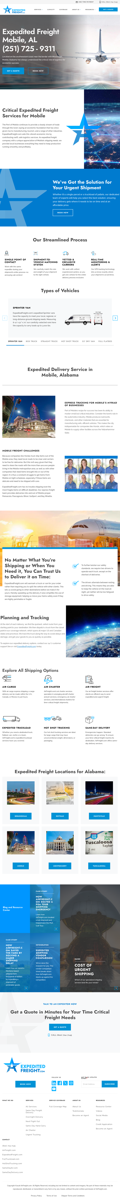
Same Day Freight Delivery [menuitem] (34, 1111)
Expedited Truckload (16, 727)
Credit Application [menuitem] (104, 1124)
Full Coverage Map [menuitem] (58, 1107)
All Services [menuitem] (31, 1107)
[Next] (115, 318)
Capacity (51, 9)
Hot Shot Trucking (57, 727)
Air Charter (52, 686)
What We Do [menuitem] (7, 1100)
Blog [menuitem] (98, 1120)
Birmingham (21, 816)
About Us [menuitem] (77, 1100)
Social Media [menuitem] (102, 1115)
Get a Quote (108, 9)
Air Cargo (9, 686)
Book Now (38, 71)
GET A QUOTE (60, 1027)
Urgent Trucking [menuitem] (33, 1135)
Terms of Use (52, 1196)
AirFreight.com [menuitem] (9, 1150)
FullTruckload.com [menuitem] (10, 1159)
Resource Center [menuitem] (103, 1107)
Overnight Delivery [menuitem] (34, 1117)
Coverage (63, 9)
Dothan (60, 816)
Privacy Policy (36, 1196)
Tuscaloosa (99, 866)
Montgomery (60, 866)
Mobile (20, 866)
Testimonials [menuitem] (78, 1111)
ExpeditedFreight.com (26, 646)
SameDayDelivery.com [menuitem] (12, 1172)
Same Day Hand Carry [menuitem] (36, 1126)
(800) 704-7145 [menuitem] (9, 1146)
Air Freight (93, 686)
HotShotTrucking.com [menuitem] (12, 1163)
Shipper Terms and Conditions (72, 1196)
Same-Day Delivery (97, 727)
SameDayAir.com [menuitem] (10, 1168)
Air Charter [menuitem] (31, 1130)
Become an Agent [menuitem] (81, 1115)
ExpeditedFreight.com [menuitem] (12, 1155)
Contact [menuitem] (6, 1140)
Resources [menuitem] (100, 1100)
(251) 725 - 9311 (28, 49)
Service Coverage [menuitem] (57, 1100)
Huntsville (99, 816)
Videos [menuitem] (99, 1111)
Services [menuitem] (29, 1100)
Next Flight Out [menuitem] (33, 1121)
